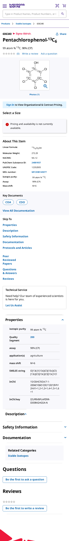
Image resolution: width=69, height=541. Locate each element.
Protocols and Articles (17, 248)
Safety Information (15, 236)
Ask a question (49, 53)
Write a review (30, 53)
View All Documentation (18, 210)
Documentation (13, 242)
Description (10, 230)
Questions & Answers (10, 271)
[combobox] (34, 14)
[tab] (8, 24)
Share (63, 33)
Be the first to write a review (26, 509)
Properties (10, 225)
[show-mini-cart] (64, 6)
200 (32, 337)
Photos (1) (34, 94)
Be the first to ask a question (25, 479)
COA (8, 202)
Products (5, 23)
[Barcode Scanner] (57, 6)
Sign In (10, 104)
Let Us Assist (14, 305)
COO (22, 202)
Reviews (8, 279)
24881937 (36, 162)
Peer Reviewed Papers (9, 259)
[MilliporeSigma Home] (17, 6)
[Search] (62, 13)
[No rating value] (10, 53)
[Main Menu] (5, 5)
